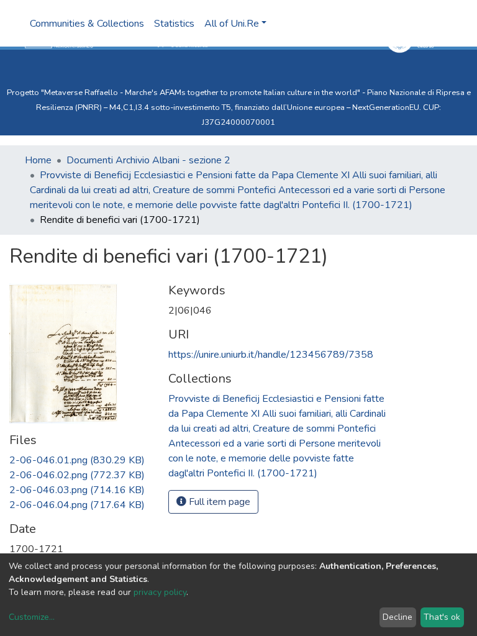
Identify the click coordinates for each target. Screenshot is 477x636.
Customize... (32, 617)
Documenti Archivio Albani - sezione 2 (148, 160)
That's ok (442, 617)
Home (38, 160)
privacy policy (160, 592)
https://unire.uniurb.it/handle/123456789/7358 (270, 354)
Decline (397, 617)
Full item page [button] (218, 502)
